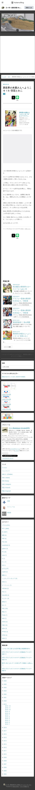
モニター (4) (5, 598)
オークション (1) (7, 585)
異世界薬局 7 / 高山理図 (21, 322)
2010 (5, 754)
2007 (5, 764)
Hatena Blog (15, 786)
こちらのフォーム (15, 449)
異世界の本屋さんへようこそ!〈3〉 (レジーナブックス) (24, 114)
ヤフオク (4, 467)
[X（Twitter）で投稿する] (13, 97)
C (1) (3, 558)
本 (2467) (4, 532)
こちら (16, 450)
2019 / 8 (7, 713)
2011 (5, 751)
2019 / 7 (7, 715)
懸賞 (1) (4, 575)
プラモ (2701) (6, 525)
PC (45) (4, 552)
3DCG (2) (5, 622)
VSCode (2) (5, 588)
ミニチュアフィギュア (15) (9, 578)
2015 (5, 737)
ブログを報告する (24, 786)
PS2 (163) (5, 608)
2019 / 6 (7, 717)
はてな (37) (5, 568)
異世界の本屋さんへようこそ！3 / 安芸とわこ (17, 89)
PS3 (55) (4, 542)
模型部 (9, 512)
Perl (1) (4, 592)
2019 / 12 (7, 706)
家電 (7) (4, 602)
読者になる (29, 7)
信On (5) (4, 628)
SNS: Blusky (5, 481)
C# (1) (4, 565)
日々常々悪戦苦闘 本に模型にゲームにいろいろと (16, 17)
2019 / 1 (7, 724)
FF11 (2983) (5, 528)
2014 (5, 741)
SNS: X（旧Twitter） (8, 474)
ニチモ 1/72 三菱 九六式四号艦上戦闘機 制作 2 (16, 648)
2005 (5, 771)
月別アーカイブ (6, 678)
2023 (5, 691)
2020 (5, 701)
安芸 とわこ (25, 118)
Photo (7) (4, 615)
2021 (5, 697)
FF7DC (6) (5, 632)
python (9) (5, 548)
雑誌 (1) (4, 612)
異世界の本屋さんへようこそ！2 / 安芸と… (22, 355)
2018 (5, 727)
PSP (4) (4, 538)
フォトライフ (6, 471)
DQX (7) (4, 638)
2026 (5, 681)
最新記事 (4, 645)
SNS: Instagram (6, 484)
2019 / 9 (7, 711)
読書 (8, 501)
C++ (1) (4, 562)
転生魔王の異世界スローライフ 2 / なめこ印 (22, 288)
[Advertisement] (17, 54)
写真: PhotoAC (6, 487)
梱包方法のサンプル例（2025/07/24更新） (14, 377)
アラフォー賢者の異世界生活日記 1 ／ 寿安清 (22, 311)
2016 (5, 734)
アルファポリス (24, 120)
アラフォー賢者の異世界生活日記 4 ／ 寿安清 (22, 299)
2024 (5, 687)
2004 (5, 774)
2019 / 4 (7, 718)
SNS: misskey (6, 477)
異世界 (9, 171)
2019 (5, 704)
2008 (5, 761)
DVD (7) (4, 618)
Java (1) (4, 555)
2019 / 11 (7, 708)
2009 (5, 757)
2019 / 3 (7, 720)
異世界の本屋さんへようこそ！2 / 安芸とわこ (22, 335)
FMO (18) (4, 625)
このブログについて (7, 458)
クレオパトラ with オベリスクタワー (11, 354)
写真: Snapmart (6, 491)
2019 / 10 (7, 709)
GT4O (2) (4, 635)
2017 (5, 731)
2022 (5, 694)
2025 (5, 684)
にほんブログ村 (6, 394)
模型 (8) (4, 535)
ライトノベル (11, 507)
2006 (5, 767)
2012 (5, 747)
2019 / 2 (7, 722)
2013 (5, 744)
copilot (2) (5, 572)
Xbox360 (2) (5, 595)
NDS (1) (4, 582)
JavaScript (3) (6, 545)
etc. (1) (4, 605)
